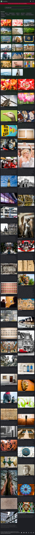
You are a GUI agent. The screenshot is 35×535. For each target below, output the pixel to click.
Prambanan (2, 275)
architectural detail (12, 13)
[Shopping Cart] (30, 1)
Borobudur (2, 322)
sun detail (22, 14)
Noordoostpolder (2, 91)
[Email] (21, 532)
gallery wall (23, 13)
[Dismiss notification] (34, 3)
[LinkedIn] (33, 532)
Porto (18, 458)
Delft (18, 356)
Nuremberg (2, 205)
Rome (1, 353)
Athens (19, 272)
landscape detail (29, 13)
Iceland (1, 496)
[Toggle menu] (33, 1)
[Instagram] (31, 532)
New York (19, 188)
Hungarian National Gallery (30, 14)
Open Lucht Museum (3, 107)
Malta (18, 375)
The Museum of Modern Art (4, 137)
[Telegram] (24, 532)
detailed (18, 14)
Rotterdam (2, 122)
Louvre (1, 510)
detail (2, 13)
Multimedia (3, 14)
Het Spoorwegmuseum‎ (3, 151)
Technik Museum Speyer (4, 169)
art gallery (18, 13)
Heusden (19, 514)
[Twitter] (29, 532)
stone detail (13, 14)
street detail (8, 14)
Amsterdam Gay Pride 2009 (21, 168)
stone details (3, 16)
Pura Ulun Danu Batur (20, 286)
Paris (18, 496)
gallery (6, 13)
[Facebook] (26, 532)
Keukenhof (19, 91)
